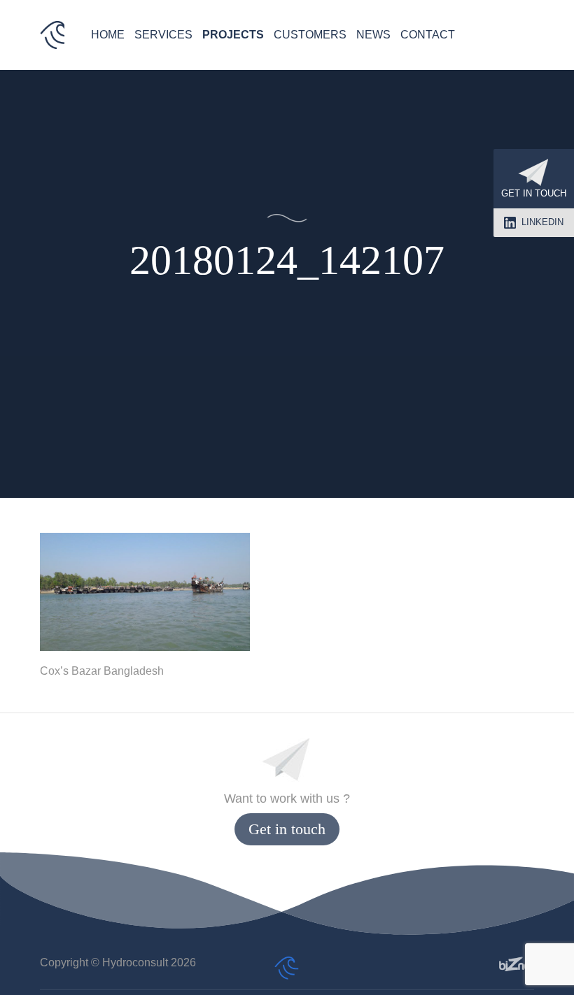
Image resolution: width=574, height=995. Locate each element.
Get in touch (533, 193)
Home (108, 35)
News (373, 35)
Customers (310, 35)
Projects (233, 35)
